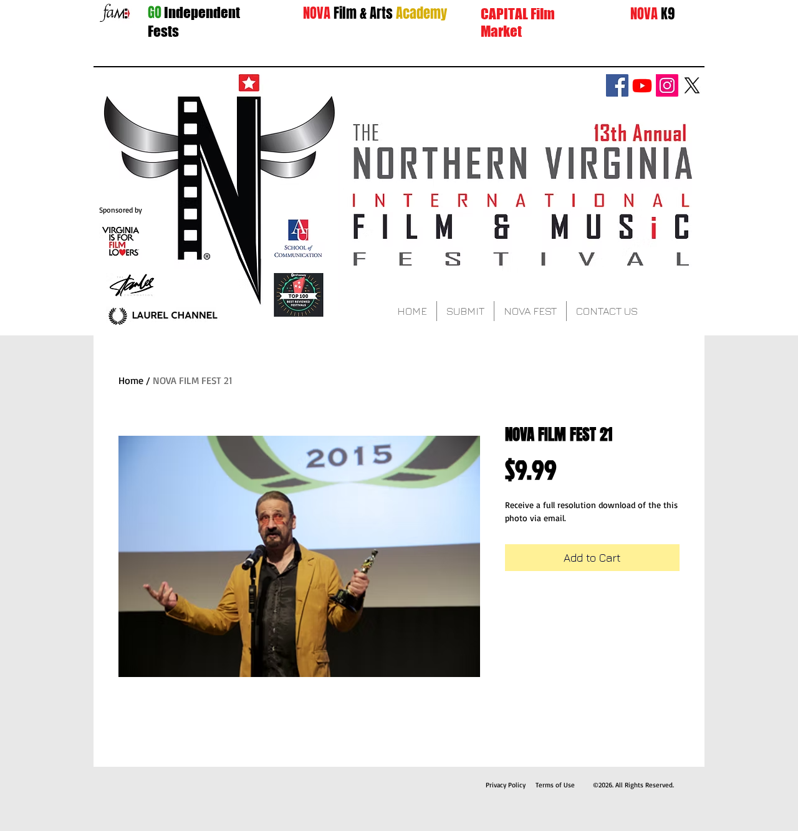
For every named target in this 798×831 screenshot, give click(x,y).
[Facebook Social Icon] (617, 85)
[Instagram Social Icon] (667, 85)
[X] (692, 85)
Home (130, 380)
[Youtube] (642, 85)
